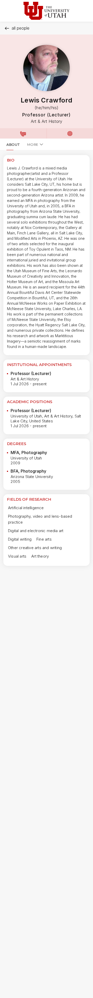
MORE (32, 144)
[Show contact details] (23, 133)
